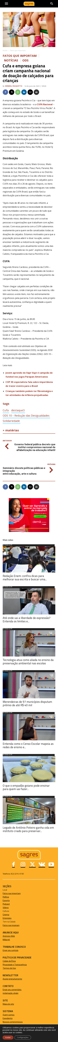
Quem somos (8, 1014)
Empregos (7, 918)
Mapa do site (8, 1004)
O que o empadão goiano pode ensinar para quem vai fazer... (26, 787)
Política (6, 896)
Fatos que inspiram (11, 925)
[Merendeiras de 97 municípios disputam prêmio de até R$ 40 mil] (29, 685)
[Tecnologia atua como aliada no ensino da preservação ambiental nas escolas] (29, 643)
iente (10, 1018)
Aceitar (8, 1037)
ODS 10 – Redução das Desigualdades (26, 415)
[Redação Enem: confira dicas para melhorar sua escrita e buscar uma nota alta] (29, 559)
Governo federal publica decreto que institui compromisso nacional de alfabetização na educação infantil (34, 447)
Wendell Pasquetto (13, 86)
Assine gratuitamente (12, 978)
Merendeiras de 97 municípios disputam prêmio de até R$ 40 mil (27, 703)
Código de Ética (9, 961)
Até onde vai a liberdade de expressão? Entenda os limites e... (26, 619)
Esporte (6, 900)
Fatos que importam (18, 50)
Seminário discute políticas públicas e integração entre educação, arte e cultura (24, 471)
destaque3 (18, 410)
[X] (11, 92)
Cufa (6, 410)
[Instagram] (23, 865)
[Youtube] (51, 865)
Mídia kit (6, 939)
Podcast (6, 904)
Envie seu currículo (10, 950)
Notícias (11, 60)
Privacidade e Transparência (15, 964)
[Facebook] (5, 92)
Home (5, 50)
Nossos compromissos (13, 1021)
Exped (5, 1018)
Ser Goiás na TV (7, 545)
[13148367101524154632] (29, 531)
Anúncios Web (9, 936)
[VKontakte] (42, 865)
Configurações (22, 1037)
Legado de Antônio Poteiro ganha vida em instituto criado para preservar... (28, 829)
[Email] (30, 92)
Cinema (6, 914)
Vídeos (6, 907)
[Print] (36, 92)
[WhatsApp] (18, 92)
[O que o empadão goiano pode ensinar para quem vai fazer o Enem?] (29, 769)
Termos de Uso (9, 968)
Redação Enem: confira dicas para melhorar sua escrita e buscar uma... (25, 577)
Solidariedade (11, 420)
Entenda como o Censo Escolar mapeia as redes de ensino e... (28, 745)
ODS (25, 60)
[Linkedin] (24, 92)
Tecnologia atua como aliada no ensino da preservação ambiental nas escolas (28, 661)
